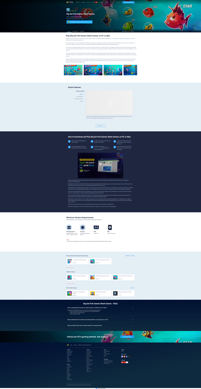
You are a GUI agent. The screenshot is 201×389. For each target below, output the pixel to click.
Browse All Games (130, 255)
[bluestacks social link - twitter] (129, 356)
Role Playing (69, 374)
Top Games (69, 365)
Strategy (68, 378)
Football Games (69, 379)
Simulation (68, 375)
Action (68, 368)
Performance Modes (89, 363)
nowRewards (69, 361)
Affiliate (101, 2)
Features (77, 2)
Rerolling (87, 362)
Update (122, 351)
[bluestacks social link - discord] (122, 356)
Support (106, 2)
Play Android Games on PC (108, 360)
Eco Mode (88, 358)
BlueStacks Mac (69, 352)
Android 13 (68, 360)
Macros (87, 357)
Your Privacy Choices (102, 388)
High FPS (87, 367)
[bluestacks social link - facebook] (127, 356)
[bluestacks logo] (69, 2)
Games (83, 2)
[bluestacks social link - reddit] (124, 356)
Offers (68, 357)
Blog (88, 2)
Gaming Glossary (106, 363)
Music (68, 16)
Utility (87, 370)
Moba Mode (88, 353)
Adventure (68, 369)
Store (94, 2)
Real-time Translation (89, 360)
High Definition (88, 368)
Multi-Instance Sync (89, 356)
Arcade (68, 370)
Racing (68, 373)
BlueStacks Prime (69, 351)
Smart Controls (88, 361)
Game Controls (88, 351)
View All (132, 287)
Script (87, 366)
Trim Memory (88, 365)
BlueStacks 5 (69, 353)
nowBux (68, 358)
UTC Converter (88, 371)
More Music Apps (71, 288)
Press (105, 356)
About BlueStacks (106, 351)
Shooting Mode (88, 352)
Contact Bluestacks (107, 353)
